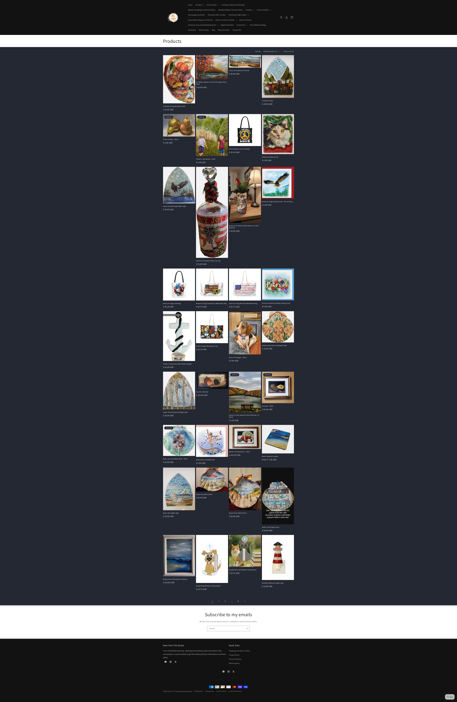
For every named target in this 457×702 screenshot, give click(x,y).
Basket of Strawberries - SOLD (239, 452)
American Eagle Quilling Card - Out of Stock (277, 202)
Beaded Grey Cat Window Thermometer (242, 570)
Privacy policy (209, 691)
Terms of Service (235, 659)
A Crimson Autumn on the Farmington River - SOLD (211, 83)
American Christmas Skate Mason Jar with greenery (243, 227)
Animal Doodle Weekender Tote (207, 346)
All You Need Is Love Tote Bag (239, 149)
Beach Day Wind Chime (204, 494)
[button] (199, 4)
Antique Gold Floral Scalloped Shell (274, 345)
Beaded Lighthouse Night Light (273, 583)
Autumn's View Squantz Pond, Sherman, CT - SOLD (244, 416)
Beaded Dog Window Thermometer (208, 586)
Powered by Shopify (186, 691)
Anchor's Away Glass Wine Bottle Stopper (177, 364)
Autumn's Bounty (202, 392)
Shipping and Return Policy (239, 651)
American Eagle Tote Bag (172, 303)
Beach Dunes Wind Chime (238, 513)
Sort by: (258, 51)
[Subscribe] (247, 628)
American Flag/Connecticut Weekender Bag (211, 303)
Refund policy (234, 663)
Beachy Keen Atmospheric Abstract (175, 579)
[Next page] (244, 601)
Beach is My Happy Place (270, 527)
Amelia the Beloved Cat (270, 157)
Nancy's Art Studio (174, 691)
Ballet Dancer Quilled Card (205, 460)
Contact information (235, 691)
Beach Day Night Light (171, 513)
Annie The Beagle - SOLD (237, 357)
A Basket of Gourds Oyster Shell (174, 106)
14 (238, 601)
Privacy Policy (234, 655)
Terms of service (221, 691)
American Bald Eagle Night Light (174, 206)
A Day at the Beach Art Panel (239, 71)
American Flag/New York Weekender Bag (243, 303)
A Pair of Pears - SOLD (170, 139)
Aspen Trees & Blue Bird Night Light (175, 412)
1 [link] (212, 601)
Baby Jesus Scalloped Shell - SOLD (175, 459)
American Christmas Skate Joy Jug (208, 261)
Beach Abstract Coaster (270, 456)
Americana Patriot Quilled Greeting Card (276, 303)
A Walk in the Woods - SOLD (206, 159)
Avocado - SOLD (267, 406)
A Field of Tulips (267, 101)
